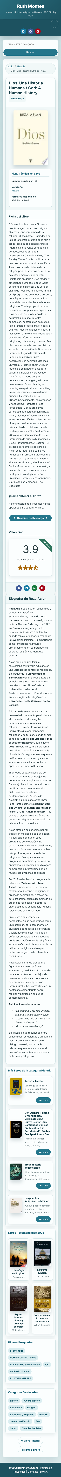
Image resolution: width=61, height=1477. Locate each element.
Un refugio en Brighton (18, 1272)
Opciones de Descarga (30, 518)
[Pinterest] (38, 31)
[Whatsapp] (34, 588)
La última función (42, 1271)
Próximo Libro (29, 1449)
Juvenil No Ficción (20, 1421)
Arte (38, 1421)
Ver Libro (43, 1100)
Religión (31, 1407)
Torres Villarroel (34, 1081)
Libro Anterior (32, 1440)
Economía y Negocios (22, 1414)
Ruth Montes (30, 6)
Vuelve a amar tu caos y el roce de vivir (42, 1318)
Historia (21, 66)
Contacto (33, 1471)
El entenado (16, 1350)
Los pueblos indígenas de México (37, 1200)
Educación (16, 1407)
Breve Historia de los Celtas (33, 1166)
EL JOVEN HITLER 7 (20, 1378)
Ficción (14, 1400)
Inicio (10, 66)
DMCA (43, 1471)
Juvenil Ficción (31, 1400)
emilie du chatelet (20, 1371)
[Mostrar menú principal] (54, 24)
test (47, 1364)
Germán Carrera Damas (23, 1357)
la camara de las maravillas (25, 1364)
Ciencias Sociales (31, 1428)
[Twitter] (23, 31)
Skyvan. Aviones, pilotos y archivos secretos (19, 1320)
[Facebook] (31, 31)
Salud (13, 1428)
